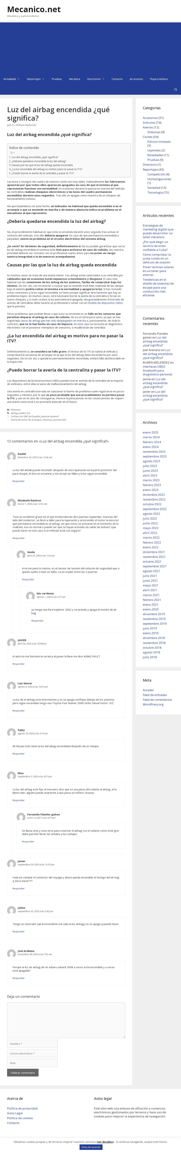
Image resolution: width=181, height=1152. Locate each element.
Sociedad (153, 188)
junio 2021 (150, 580)
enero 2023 (151, 490)
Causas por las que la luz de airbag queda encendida (42, 165)
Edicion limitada (159, 142)
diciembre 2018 (154, 638)
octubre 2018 (152, 648)
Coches (148, 137)
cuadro (22, 413)
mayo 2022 (151, 528)
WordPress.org (153, 704)
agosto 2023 (151, 461)
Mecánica (74, 79)
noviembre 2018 (154, 643)
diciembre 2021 (154, 552)
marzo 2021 (151, 595)
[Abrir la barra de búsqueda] (176, 89)
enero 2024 (151, 447)
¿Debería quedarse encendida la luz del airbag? (38, 161)
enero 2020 (151, 609)
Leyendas (154, 150)
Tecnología (155, 192)
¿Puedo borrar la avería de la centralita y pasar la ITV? (42, 173)
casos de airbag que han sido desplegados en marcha (53, 320)
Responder (19, 481)
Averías (148, 127)
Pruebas (57, 79)
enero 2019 (151, 633)
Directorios (94, 79)
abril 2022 (150, 533)
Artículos (149, 122)
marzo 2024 (151, 437)
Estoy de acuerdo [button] (91, 1147)
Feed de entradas (155, 695)
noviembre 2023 (154, 452)
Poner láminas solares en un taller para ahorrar (158, 271)
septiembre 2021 (155, 566)
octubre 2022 (152, 504)
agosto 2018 (151, 652)
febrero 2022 (152, 542)
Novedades (155, 155)
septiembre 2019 (155, 624)
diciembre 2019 (154, 614)
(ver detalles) (105, 1142)
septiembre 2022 (155, 509)
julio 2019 (150, 628)
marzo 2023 (151, 480)
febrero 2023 (152, 485)
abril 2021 (150, 590)
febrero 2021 (152, 600)
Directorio (150, 164)
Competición (156, 174)
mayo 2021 (151, 585)
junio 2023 (150, 471)
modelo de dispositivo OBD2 (105, 302)
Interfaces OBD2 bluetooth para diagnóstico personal (157, 370)
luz (28, 413)
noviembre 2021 (154, 557)
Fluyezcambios (159, 79)
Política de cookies (20, 1118)
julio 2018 (150, 657)
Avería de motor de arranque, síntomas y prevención (38, 419)
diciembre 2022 (154, 495)
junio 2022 (150, 523)
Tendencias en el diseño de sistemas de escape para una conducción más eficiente (158, 287)
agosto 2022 (151, 514)
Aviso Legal (15, 1113)
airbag (14, 413)
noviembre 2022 (154, 499)
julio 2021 (150, 576)
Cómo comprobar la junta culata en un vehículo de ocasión (157, 258)
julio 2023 (150, 466)
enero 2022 (151, 547)
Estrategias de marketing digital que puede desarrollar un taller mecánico (158, 231)
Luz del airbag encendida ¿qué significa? (34, 157)
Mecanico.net (34, 9)
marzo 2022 (151, 537)
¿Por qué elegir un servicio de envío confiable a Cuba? (155, 246)
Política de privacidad (22, 1108)
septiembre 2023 (155, 456)
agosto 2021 (151, 571)
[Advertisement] (90, 47)
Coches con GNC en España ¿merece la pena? (35, 416)
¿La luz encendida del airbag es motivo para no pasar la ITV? (46, 169)
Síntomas (16, 409)
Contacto (117, 79)
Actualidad (10, 79)
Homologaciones (159, 179)
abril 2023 (150, 475)
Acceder (148, 690)
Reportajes (34, 79)
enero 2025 (151, 432)
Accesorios (136, 79)
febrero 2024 (152, 442)
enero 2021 (151, 604)
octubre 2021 (152, 561)
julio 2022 (150, 518)
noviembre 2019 (154, 619)
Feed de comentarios (157, 700)
